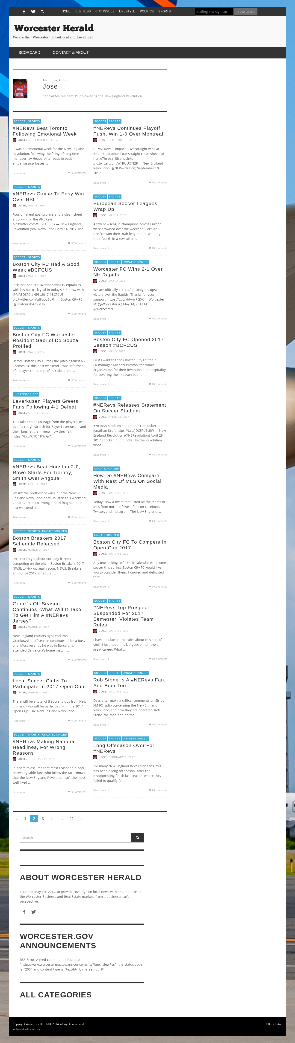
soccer (20, 121)
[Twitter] (32, 12)
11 (72, 819)
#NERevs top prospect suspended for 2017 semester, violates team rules (123, 616)
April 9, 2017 (37, 484)
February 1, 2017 (122, 757)
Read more (19, 173)
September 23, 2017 (43, 140)
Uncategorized (135, 262)
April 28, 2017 (38, 412)
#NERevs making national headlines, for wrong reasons (44, 747)
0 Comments (78, 172)
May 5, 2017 (36, 352)
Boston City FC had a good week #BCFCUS (46, 266)
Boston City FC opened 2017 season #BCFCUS (128, 342)
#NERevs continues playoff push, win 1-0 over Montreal (128, 130)
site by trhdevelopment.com (26, 1029)
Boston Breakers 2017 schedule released (39, 540)
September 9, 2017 (123, 140)
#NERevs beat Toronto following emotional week (45, 130)
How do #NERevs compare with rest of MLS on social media (127, 481)
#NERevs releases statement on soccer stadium (129, 407)
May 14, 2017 (37, 205)
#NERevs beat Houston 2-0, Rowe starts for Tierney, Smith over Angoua (46, 472)
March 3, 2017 (119, 493)
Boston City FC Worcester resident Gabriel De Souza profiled (45, 340)
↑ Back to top (274, 1024)
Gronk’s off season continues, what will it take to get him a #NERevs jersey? (47, 612)
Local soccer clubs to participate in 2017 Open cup (48, 683)
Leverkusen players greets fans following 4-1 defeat (45, 403)
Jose (22, 140)
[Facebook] (24, 12)
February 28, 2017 (42, 759)
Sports (34, 121)
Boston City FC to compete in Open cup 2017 (130, 544)
